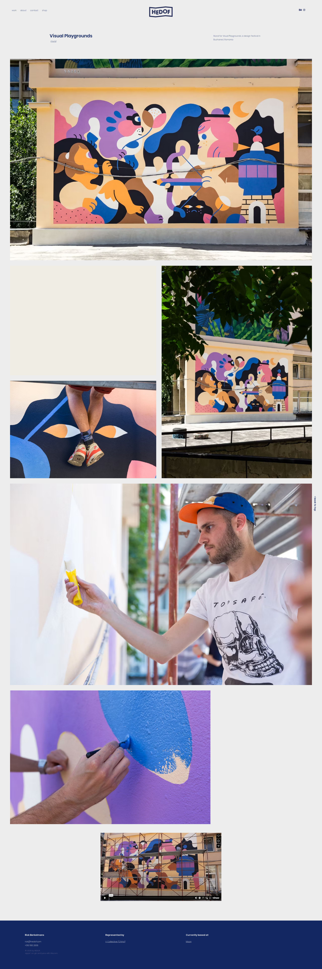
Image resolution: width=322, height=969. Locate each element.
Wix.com (54, 953)
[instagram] (304, 10)
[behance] (300, 10)
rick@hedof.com (33, 941)
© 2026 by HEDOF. (32, 950)
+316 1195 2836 (31, 945)
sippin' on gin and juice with (37, 953)
